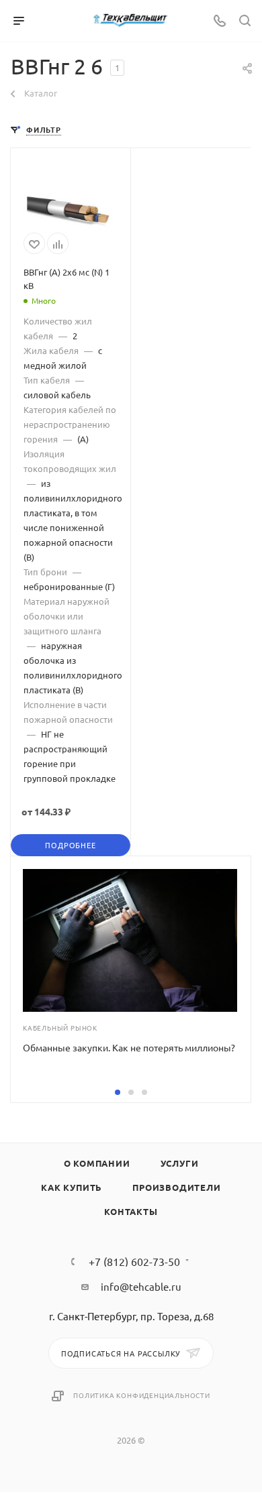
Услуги (180, 1163)
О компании (97, 1163)
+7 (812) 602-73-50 (134, 1261)
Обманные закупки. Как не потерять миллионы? (129, 1047)
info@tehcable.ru (141, 1286)
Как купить (71, 1187)
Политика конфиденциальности (141, 1395)
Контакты (130, 1211)
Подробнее (70, 844)
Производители (176, 1187)
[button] (117, 1092)
